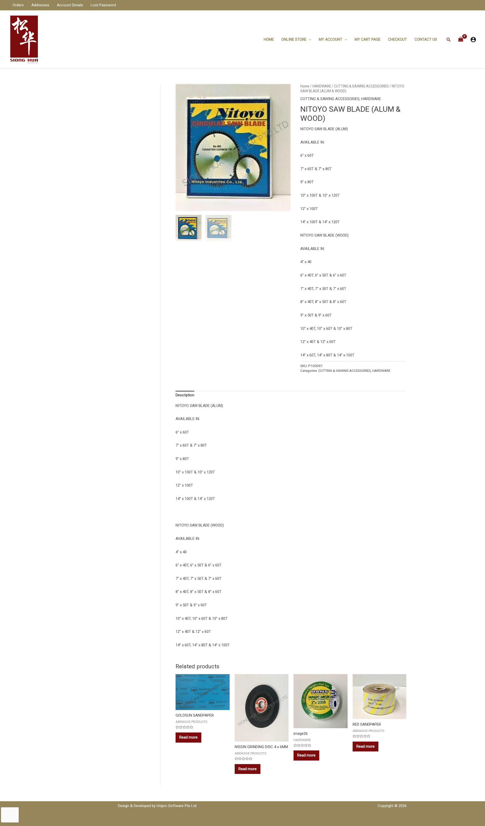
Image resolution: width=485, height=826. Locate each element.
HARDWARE (321, 86)
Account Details (70, 5)
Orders (18, 5)
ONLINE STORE (293, 39)
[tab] (185, 395)
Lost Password (103, 5)
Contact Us (426, 39)
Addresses (40, 5)
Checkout (397, 39)
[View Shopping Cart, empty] (460, 39)
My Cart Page (367, 39)
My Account (330, 39)
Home (269, 39)
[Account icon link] (473, 39)
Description (185, 395)
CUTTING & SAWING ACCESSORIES (361, 86)
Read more (188, 737)
